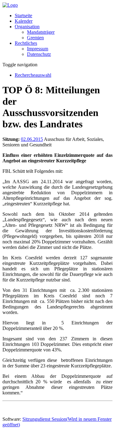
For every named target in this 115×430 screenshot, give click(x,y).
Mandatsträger (41, 32)
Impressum (37, 48)
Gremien (35, 37)
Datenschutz (39, 54)
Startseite (23, 15)
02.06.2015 (32, 139)
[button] (27, 26)
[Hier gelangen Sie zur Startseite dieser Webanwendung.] (10, 5)
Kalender (24, 21)
